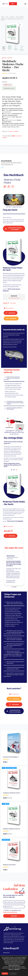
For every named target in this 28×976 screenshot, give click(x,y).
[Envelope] (5, 186)
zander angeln (9, 767)
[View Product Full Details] (14, 754)
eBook (7, 85)
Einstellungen (13, 973)
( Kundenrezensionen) (14, 298)
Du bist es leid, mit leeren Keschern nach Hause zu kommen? (12, 378)
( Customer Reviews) (11, 73)
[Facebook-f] (12, 186)
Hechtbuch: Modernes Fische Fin (11, 829)
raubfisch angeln (6, 839)
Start (2, 17)
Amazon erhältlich (13, 131)
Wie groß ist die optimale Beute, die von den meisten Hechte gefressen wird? (14, 645)
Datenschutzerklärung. (10, 912)
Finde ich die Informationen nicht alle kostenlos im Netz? (15, 668)
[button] (25, 3)
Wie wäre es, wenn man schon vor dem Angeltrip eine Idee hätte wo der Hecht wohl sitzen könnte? (14, 632)
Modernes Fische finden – (10, 864)
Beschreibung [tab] (6, 161)
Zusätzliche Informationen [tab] (11, 163)
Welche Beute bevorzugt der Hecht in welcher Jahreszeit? (14, 638)
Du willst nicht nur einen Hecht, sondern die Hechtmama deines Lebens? (15, 403)
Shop (7, 17)
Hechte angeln (20, 17)
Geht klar (5, 973)
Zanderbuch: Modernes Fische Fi (11, 793)
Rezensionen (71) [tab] (7, 164)
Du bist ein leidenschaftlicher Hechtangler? (14, 408)
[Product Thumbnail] (20, 24)
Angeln (12, 17)
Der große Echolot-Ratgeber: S (11, 757)
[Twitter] (9, 186)
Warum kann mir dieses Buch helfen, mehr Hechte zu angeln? (15, 602)
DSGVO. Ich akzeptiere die (12, 911)
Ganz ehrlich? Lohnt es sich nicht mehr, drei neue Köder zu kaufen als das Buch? (14, 674)
